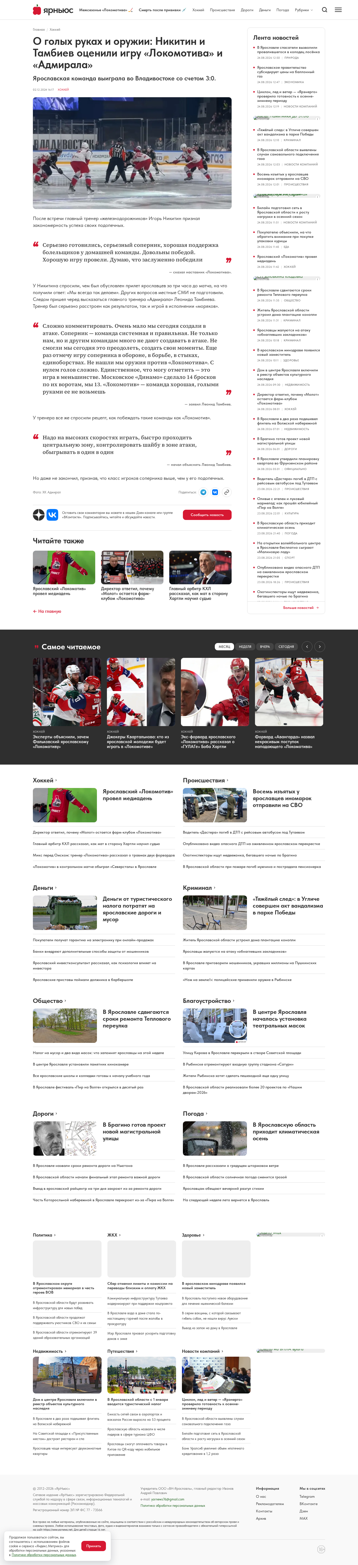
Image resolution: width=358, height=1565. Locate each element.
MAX (304, 1518)
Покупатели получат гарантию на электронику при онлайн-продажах (93, 940)
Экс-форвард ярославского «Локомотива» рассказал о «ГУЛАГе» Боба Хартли (208, 741)
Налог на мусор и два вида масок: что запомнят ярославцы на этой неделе (98, 1052)
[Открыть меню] (338, 10)
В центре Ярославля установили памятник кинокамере (81, 1064)
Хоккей (198, 10)
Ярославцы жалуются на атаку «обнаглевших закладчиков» (283, 332)
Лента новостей (276, 37)
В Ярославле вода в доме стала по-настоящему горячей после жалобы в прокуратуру (135, 1318)
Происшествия (222, 10)
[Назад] (307, 646)
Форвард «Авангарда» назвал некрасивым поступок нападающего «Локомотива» (285, 741)
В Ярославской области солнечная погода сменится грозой (235, 1177)
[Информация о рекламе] (317, 119)
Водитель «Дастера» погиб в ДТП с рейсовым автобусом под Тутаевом (287, 480)
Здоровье (291, 360)
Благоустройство (207, 1000)
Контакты (264, 1511)
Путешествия (120, 1351)
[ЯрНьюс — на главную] (53, 9)
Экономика (294, 82)
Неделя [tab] (245, 647)
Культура (292, 513)
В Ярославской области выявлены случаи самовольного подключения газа (288, 154)
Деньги (265, 10)
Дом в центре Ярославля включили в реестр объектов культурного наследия (287, 374)
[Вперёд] (319, 646)
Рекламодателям (270, 1503)
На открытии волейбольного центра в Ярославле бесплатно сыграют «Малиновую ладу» (288, 547)
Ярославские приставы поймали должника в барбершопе (83, 979)
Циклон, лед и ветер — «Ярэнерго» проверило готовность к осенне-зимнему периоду (287, 96)
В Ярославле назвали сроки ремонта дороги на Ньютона (82, 1165)
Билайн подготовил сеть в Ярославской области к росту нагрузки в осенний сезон (283, 212)
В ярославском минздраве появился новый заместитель (288, 352)
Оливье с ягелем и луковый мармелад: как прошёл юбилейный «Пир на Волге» (287, 503)
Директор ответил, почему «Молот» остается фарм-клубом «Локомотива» (288, 398)
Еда (286, 247)
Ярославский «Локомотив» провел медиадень (287, 258)
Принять (93, 1546)
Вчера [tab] (265, 647)
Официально (295, 469)
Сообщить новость (207, 514)
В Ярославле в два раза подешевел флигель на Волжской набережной (287, 420)
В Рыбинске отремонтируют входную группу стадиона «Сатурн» (238, 1064)
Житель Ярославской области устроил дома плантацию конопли (287, 312)
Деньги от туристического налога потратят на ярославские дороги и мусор (137, 909)
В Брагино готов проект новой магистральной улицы (283, 440)
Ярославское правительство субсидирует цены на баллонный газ (285, 71)
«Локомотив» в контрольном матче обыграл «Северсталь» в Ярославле (94, 866)
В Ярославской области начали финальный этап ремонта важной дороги (96, 1177)
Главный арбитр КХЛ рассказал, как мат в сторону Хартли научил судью (96, 843)
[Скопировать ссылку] (227, 492)
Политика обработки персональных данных (173, 1505)
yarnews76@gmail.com (167, 1499)
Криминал (292, 140)
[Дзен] (39, 515)
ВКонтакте (309, 1503)
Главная (39, 29)
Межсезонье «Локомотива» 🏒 (106, 10)
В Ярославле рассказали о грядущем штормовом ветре (231, 1165)
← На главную (47, 611)
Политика (42, 1235)
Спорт (290, 557)
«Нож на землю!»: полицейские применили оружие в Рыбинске (237, 979)
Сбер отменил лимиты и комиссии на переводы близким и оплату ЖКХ (140, 1285)
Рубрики (302, 10)
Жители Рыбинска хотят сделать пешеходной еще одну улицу (236, 1075)
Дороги (247, 10)
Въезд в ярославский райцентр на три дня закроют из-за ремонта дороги (97, 1188)
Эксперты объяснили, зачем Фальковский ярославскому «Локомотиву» (61, 741)
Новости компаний (300, 106)
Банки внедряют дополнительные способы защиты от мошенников (91, 951)
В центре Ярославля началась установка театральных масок (280, 1018)
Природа (291, 57)
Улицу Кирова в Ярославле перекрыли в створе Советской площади (242, 1052)
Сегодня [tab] (286, 647)
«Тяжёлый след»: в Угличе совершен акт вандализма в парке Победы (288, 131)
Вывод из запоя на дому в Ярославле (209, 1328)
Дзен (304, 1511)
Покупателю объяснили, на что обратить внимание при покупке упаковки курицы (285, 236)
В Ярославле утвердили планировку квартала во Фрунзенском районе (288, 460)
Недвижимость (297, 384)
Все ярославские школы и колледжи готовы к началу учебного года (91, 1075)
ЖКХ (112, 1235)
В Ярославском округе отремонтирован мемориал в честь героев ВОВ (63, 1288)
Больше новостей (298, 607)
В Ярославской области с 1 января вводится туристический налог (137, 1401)
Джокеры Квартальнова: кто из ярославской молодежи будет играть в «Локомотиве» (138, 741)
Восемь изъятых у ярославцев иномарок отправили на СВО (283, 176)
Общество (292, 300)
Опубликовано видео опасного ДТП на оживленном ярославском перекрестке (288, 571)
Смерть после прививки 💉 (163, 10)
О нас (261, 1496)
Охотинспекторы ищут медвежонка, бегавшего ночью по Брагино (288, 593)
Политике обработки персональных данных (44, 1555)
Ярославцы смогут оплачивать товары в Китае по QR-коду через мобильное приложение (137, 1449)
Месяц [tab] (224, 647)
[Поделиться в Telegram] (203, 492)
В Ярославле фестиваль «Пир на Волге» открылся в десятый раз (88, 1087)
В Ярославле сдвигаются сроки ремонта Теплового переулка (284, 292)
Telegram (307, 1496)
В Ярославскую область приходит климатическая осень (286, 525)
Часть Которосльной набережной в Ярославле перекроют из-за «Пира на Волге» (103, 1200)
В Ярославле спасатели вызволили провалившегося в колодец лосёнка (288, 49)
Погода (282, 10)
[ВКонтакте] (52, 515)
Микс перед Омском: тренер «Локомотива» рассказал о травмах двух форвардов (104, 855)
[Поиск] (324, 10)
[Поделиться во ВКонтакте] (215, 492)
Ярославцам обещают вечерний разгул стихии (223, 1188)
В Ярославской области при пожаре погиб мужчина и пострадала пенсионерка (252, 866)
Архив (261, 1518)
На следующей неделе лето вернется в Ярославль (226, 1200)
